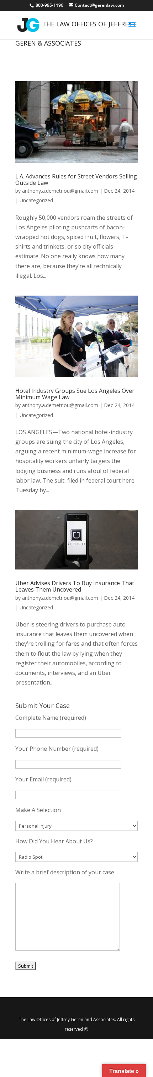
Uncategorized (36, 200)
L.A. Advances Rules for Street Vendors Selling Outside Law (76, 179)
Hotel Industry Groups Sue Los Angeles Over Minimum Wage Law (74, 394)
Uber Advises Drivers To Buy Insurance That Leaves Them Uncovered (74, 586)
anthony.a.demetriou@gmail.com (60, 190)
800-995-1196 (50, 5)
